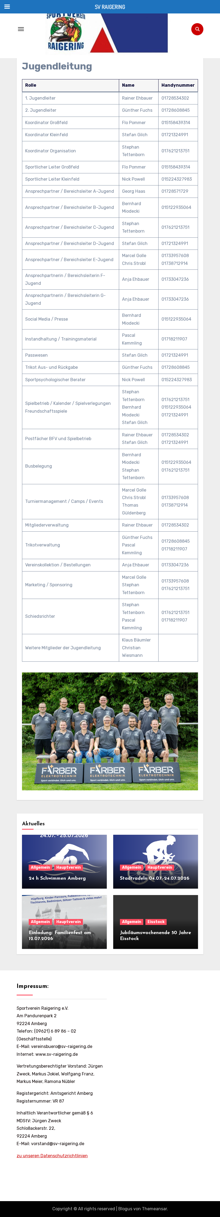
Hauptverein (68, 867)
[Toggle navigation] (21, 29)
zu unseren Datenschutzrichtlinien (52, 1155)
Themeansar (154, 1208)
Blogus (125, 1208)
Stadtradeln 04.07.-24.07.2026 (154, 878)
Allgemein (40, 867)
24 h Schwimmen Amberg (57, 878)
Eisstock (156, 922)
